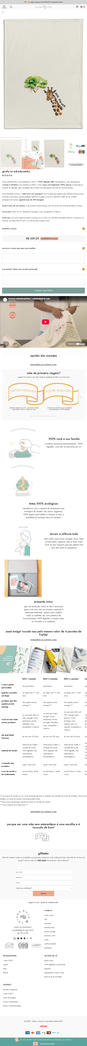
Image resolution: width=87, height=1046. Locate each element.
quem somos (48, 960)
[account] (77, 7)
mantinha (47, 923)
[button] (7, 175)
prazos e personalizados (12, 1006)
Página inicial (34, 902)
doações (47, 969)
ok (35, 1044)
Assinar (43, 893)
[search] (11, 7)
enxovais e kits (49, 936)
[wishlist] (2, 12)
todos (46, 940)
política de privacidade (53, 977)
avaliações (48, 948)
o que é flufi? (8, 960)
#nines (5, 973)
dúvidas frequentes (10, 989)
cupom (5, 964)
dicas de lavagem (9, 998)
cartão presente (50, 944)
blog (4, 969)
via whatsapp (17, 930)
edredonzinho (49, 927)
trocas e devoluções (10, 1002)
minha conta (48, 915)
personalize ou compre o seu (43, 364)
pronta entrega (49, 931)
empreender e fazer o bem (54, 973)
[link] (11, 153)
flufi (45, 919)
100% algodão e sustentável (54, 964)
